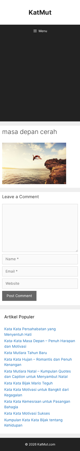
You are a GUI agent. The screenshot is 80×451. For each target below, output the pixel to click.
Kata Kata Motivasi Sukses (27, 413)
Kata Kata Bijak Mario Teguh (28, 383)
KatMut (40, 12)
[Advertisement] (40, 79)
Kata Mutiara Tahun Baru (25, 353)
